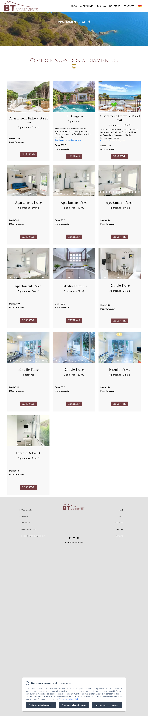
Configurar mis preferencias (74, 705)
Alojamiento (87, 6)
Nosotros (114, 6)
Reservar (28, 154)
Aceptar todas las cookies (107, 705)
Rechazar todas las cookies (41, 705)
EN (70, 538)
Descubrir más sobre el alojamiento (68, 140)
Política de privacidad (68, 699)
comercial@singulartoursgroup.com (32, 536)
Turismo (101, 6)
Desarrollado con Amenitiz (74, 542)
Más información (16, 142)
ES (78, 538)
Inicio (74, 6)
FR (74, 538)
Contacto (128, 6)
